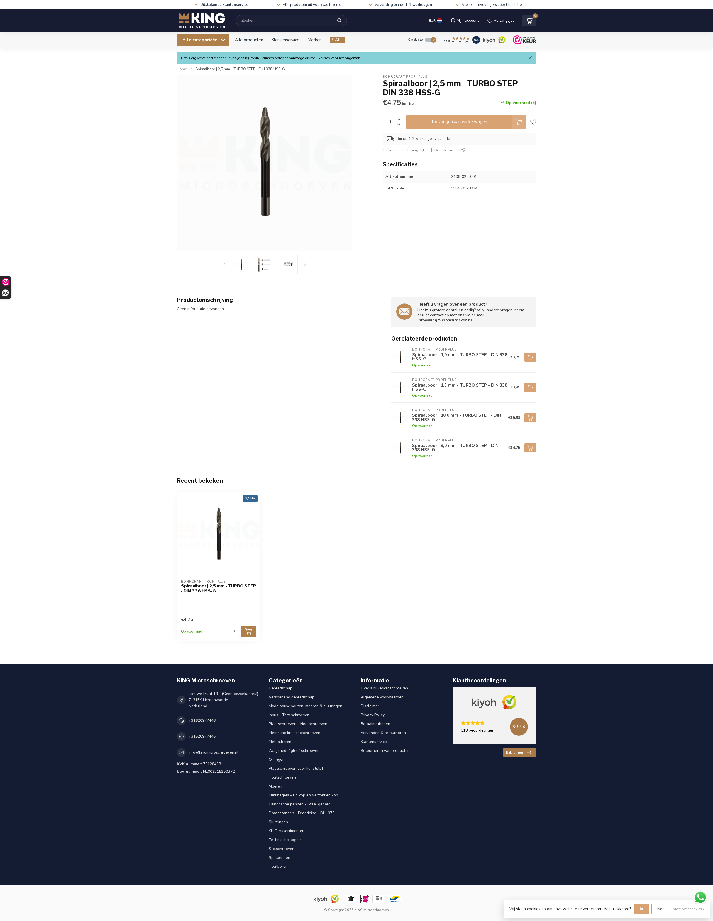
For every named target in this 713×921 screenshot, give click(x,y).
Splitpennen (279, 857)
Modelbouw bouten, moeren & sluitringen (305, 706)
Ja (641, 909)
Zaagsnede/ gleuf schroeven (294, 750)
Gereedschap (280, 688)
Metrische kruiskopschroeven (294, 732)
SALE (337, 40)
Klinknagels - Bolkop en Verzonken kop (303, 795)
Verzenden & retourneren (383, 732)
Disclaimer (370, 706)
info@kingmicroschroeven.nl (444, 320)
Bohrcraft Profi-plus (405, 76)
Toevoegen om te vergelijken (406, 150)
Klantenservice (285, 40)
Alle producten (249, 40)
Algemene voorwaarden (382, 697)
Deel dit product (447, 150)
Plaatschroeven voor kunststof (296, 768)
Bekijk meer (514, 752)
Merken (314, 40)
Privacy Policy (373, 715)
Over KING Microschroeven (384, 688)
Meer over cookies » (689, 909)
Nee (661, 909)
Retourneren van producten (385, 750)
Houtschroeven (282, 777)
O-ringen (277, 759)
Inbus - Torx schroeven (289, 715)
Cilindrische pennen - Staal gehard (300, 804)
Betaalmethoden (375, 723)
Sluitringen (278, 822)
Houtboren (278, 866)
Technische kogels (285, 839)
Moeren (275, 786)
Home (182, 69)
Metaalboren (280, 741)
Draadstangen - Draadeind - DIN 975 (301, 813)
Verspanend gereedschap (291, 697)
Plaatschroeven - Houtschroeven (298, 723)
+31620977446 (202, 720)
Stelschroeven (281, 848)
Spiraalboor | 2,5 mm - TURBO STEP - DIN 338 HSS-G (240, 69)
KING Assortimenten (286, 830)
